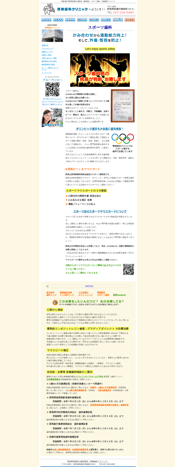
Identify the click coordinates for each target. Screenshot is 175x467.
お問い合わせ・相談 (49, 58)
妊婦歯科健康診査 (80, 449)
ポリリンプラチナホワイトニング (52, 101)
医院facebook (119, 295)
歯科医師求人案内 (48, 64)
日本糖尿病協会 (53, 379)
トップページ (47, 73)
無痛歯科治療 (66, 292)
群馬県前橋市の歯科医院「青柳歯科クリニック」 (88, 461)
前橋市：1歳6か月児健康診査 (103, 387)
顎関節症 (101, 292)
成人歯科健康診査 (62, 449)
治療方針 (45, 45)
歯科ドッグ (51, 295)
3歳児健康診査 (104, 390)
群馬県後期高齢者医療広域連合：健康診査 (109, 405)
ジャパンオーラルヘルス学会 (90, 376)
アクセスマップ (47, 48)
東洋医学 (50, 292)
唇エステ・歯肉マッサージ (52, 104)
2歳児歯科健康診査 (78, 390)
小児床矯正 (83, 292)
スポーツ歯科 (103, 295)
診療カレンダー (47, 52)
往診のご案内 (47, 55)
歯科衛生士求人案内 (49, 61)
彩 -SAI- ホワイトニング (52, 99)
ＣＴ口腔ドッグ (67, 295)
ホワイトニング (85, 295)
